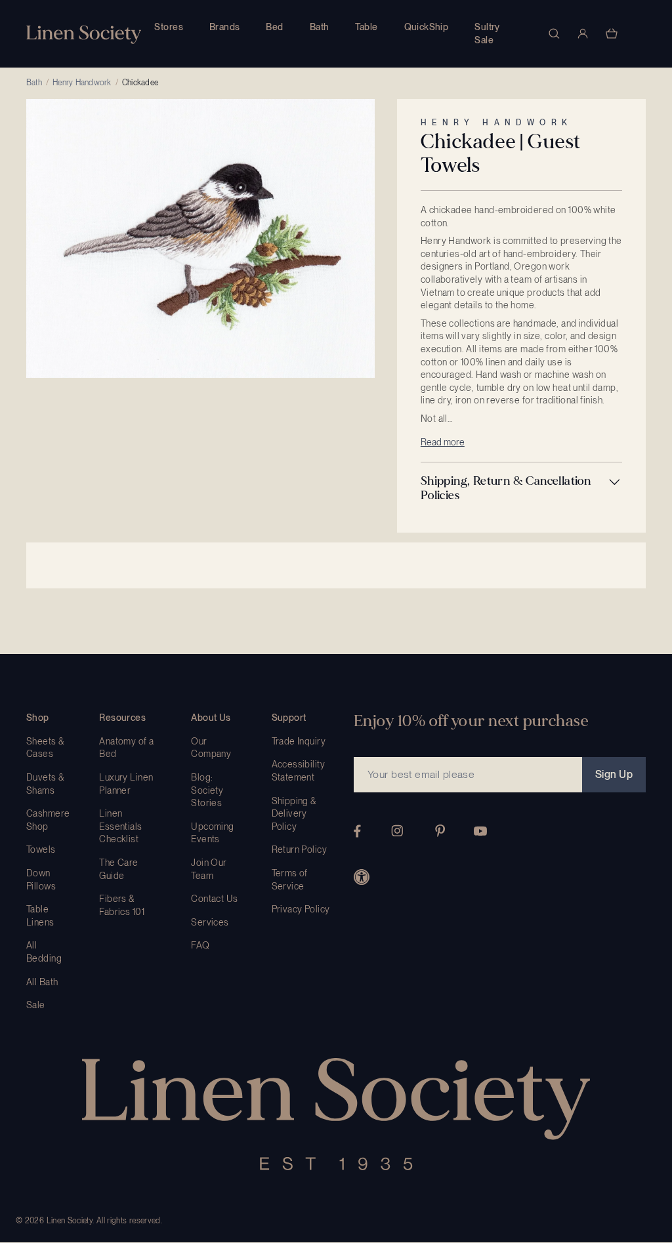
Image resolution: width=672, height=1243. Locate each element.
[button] (521, 488)
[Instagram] (397, 831)
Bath (319, 27)
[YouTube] (480, 831)
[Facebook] (357, 831)
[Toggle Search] (553, 33)
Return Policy (299, 849)
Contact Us (214, 898)
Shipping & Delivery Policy (294, 814)
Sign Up (614, 774)
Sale (35, 1005)
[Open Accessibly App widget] (361, 877)
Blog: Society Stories (207, 790)
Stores (168, 27)
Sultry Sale (487, 33)
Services (209, 922)
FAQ (200, 945)
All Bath (42, 982)
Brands (224, 27)
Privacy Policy (301, 909)
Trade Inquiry (299, 741)
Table (366, 27)
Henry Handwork (81, 82)
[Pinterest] (440, 831)
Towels (41, 849)
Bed (274, 27)
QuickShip (426, 27)
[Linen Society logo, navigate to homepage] (83, 34)
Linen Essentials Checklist (120, 826)
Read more (443, 442)
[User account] (582, 33)
